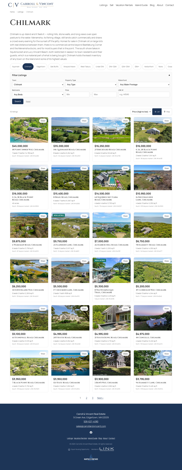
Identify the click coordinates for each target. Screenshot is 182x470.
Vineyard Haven (70, 66)
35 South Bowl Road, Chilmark (111, 337)
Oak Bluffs (54, 66)
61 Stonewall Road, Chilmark (28, 337)
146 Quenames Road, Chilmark (69, 149)
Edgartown (41, 66)
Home (12, 12)
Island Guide (92, 438)
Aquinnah (15, 66)
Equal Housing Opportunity (80, 449)
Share (43, 121)
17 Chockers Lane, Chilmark (68, 290)
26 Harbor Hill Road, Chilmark (112, 245)
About (105, 438)
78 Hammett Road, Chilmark (151, 245)
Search (18, 101)
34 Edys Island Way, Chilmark (28, 290)
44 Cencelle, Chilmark (148, 337)
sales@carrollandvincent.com (91, 426)
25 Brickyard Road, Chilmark (110, 149)
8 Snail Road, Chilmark (66, 197)
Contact (112, 438)
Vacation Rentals (80, 438)
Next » (100, 397)
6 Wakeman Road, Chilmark (27, 245)
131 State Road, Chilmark (66, 382)
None (161, 66)
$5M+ (137, 66)
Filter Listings (19, 75)
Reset (28, 101)
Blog (100, 438)
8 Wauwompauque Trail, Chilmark (104, 291)
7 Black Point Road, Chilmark (28, 382)
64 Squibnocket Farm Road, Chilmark (106, 198)
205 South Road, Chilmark (67, 337)
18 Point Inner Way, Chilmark (28, 149)
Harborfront (148, 66)
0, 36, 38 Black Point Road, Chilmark (146, 151)
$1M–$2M (113, 66)
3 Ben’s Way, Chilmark (106, 382)
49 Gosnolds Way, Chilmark (151, 290)
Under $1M (100, 66)
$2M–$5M (126, 66)
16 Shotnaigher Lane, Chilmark (144, 198)
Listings (20, 12)
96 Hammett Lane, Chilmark (151, 382)
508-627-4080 (91, 421)
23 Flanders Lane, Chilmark (68, 245)
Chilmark (28, 66)
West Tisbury (86, 66)
